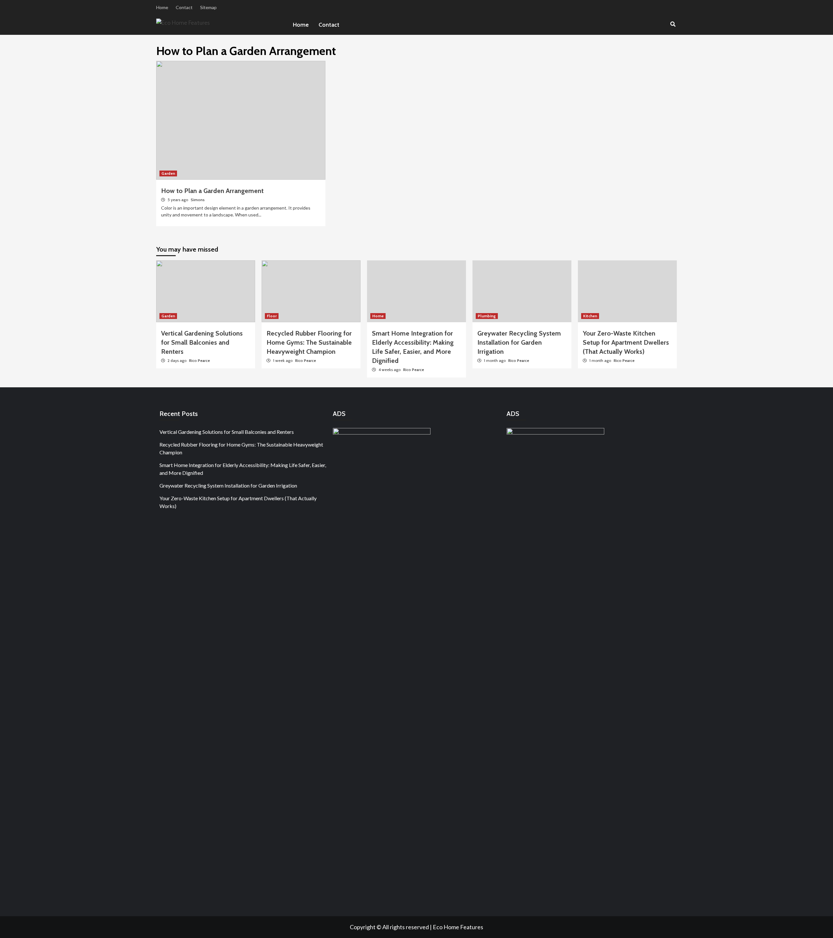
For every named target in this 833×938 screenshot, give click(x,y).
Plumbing (487, 315)
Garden (168, 173)
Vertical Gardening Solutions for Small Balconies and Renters (202, 342)
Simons (198, 199)
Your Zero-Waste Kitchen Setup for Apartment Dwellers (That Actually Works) (626, 342)
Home (162, 7)
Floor (272, 315)
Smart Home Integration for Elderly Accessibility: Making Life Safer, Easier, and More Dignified (242, 469)
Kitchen (590, 315)
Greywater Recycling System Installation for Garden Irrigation (519, 342)
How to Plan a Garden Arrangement (212, 191)
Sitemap (208, 7)
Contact (184, 7)
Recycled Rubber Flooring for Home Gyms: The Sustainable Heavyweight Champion (309, 342)
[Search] (673, 24)
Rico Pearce (199, 360)
